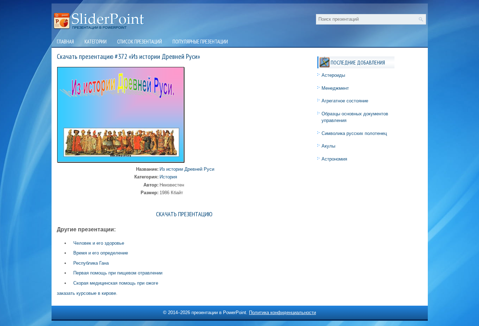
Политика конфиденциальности (282, 312)
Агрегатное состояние (345, 100)
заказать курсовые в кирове (86, 293)
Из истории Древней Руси (187, 169)
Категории (96, 41)
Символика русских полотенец (354, 133)
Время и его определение (100, 253)
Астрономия (334, 159)
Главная (65, 41)
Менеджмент (335, 88)
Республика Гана (91, 263)
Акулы (328, 146)
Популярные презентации (200, 41)
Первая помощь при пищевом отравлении (117, 273)
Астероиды (333, 75)
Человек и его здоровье (98, 243)
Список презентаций (139, 41)
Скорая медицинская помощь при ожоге (115, 283)
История (168, 176)
